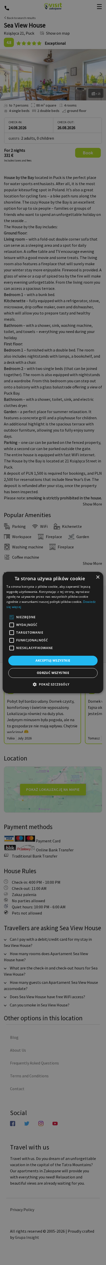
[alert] (53, 632)
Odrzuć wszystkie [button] (53, 673)
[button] (53, 684)
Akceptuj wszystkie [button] (53, 660)
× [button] (98, 577)
